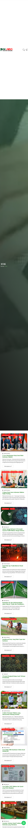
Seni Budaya (13, 545)
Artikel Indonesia (5, 435)
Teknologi (12, 508)
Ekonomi (21, 435)
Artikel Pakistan (14, 435)
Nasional (12, 729)
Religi (12, 582)
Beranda (2, 266)
